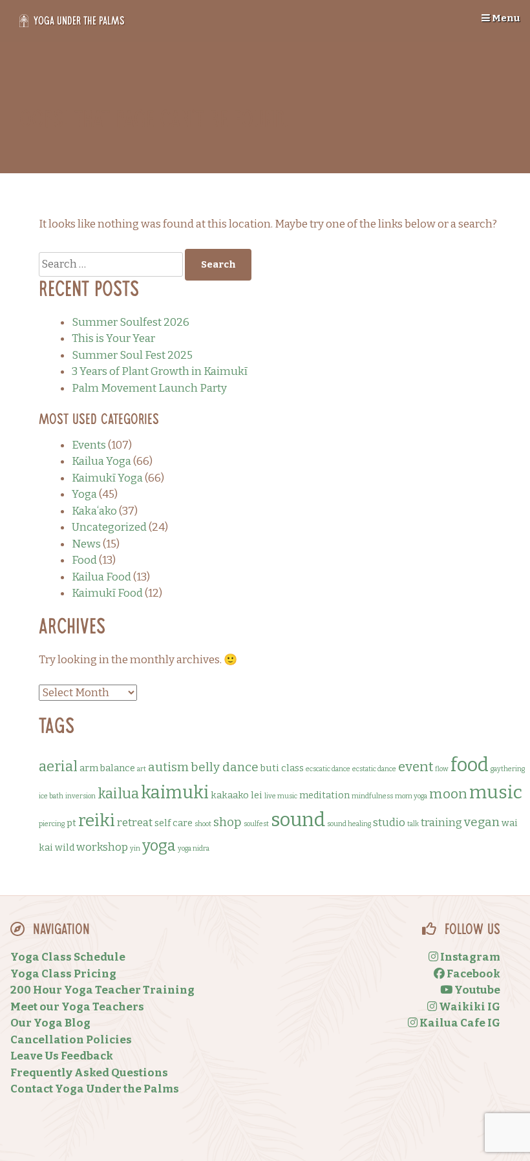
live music (280, 796)
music (495, 792)
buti (269, 768)
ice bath (51, 796)
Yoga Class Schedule (67, 957)
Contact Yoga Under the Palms (94, 1089)
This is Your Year (113, 338)
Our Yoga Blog (50, 1023)
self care (173, 823)
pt (71, 823)
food (469, 765)
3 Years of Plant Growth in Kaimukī (160, 371)
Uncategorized (109, 527)
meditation (324, 795)
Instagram (469, 957)
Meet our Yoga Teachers (77, 1007)
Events (89, 445)
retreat (135, 822)
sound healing (349, 824)
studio (389, 822)
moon (448, 794)
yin (135, 848)
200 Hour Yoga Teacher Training (102, 990)
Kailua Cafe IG (459, 1023)
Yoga (84, 494)
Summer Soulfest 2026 (130, 322)
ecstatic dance (374, 769)
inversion (80, 796)
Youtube (476, 990)
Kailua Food (101, 577)
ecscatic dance (328, 769)
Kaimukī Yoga (107, 478)
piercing (52, 824)
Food (84, 560)
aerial (58, 766)
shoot (203, 824)
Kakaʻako (94, 511)
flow (442, 769)
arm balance (107, 768)
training (441, 822)
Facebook (472, 974)
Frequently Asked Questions (89, 1073)
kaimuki (175, 792)
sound (298, 820)
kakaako (230, 795)
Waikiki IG (468, 1007)
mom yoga (411, 796)
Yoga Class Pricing (63, 974)
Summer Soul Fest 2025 (132, 355)
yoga (159, 845)
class (292, 768)
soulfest (256, 824)
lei (256, 795)
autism (168, 767)
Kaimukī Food (107, 593)
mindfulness (372, 796)
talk (413, 824)
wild (64, 847)
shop (227, 822)
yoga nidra (193, 848)
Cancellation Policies (71, 1040)
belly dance (225, 767)
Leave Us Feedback (61, 1056)
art (141, 769)
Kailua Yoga (101, 461)
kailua (118, 793)
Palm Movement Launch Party (149, 388)
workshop (102, 847)
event (415, 767)
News (86, 544)
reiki (96, 820)
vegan (482, 822)
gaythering (508, 769)
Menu (505, 18)
